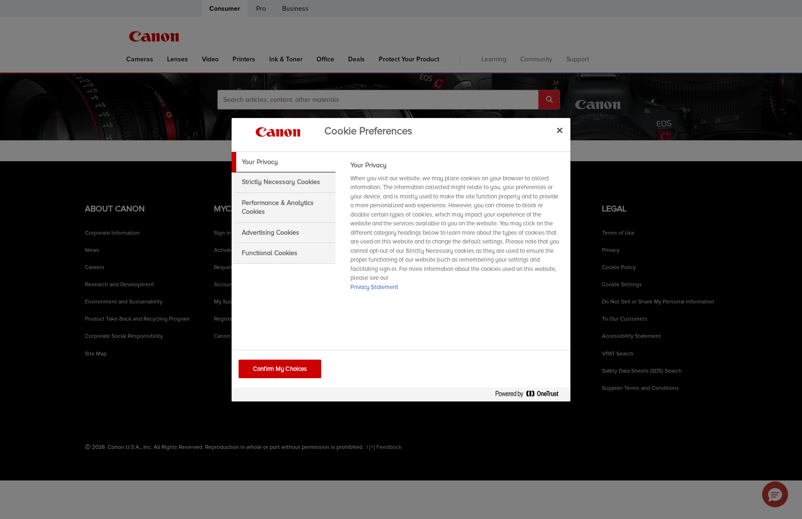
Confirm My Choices (280, 369)
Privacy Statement (374, 287)
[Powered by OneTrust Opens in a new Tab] (530, 395)
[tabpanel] (456, 229)
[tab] (284, 162)
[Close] (560, 130)
